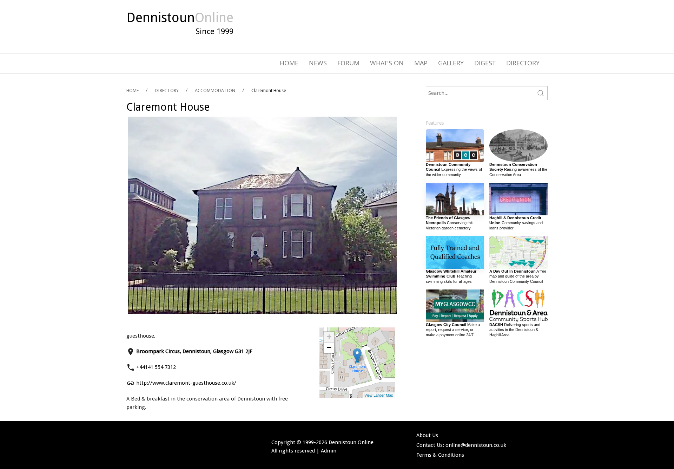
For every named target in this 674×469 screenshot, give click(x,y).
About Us (427, 435)
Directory (523, 63)
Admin (328, 451)
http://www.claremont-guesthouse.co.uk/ (186, 383)
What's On (387, 63)
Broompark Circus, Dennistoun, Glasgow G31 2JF (194, 351)
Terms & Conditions (440, 455)
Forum (348, 63)
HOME (132, 90)
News (318, 63)
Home (289, 63)
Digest (485, 63)
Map (421, 63)
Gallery (451, 63)
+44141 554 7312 (156, 367)
